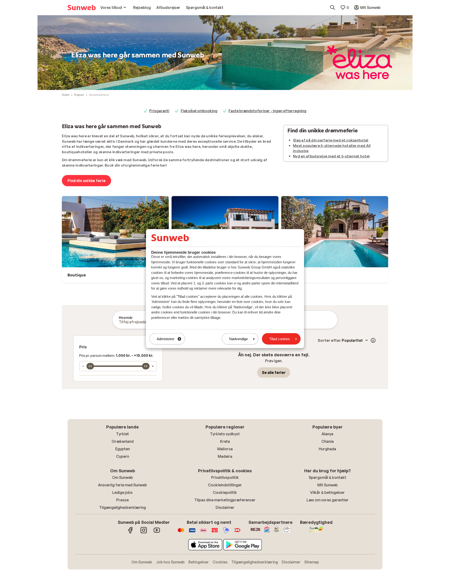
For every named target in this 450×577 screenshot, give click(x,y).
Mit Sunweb (327, 485)
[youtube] (157, 532)
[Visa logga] (192, 532)
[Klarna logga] (203, 532)
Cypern (122, 456)
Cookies (220, 562)
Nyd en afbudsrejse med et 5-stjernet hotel (331, 156)
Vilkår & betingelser (327, 492)
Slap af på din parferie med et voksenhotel (330, 140)
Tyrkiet (122, 434)
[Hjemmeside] (82, 7)
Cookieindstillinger (225, 485)
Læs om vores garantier (328, 500)
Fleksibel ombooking (199, 110)
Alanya (327, 434)
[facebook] (130, 532)
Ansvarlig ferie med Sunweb (122, 485)
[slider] (90, 366)
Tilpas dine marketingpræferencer (224, 500)
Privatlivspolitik (225, 477)
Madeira (225, 456)
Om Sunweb (122, 477)
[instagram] (143, 532)
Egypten (122, 449)
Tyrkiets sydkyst (225, 434)
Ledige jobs (122, 492)
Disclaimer (225, 507)
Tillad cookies (279, 339)
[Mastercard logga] (181, 532)
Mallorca (225, 449)
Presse (122, 500)
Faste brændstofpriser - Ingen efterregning (267, 110)
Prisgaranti (159, 110)
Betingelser (198, 562)
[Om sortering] (373, 340)
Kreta (225, 441)
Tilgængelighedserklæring (122, 507)
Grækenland (123, 441)
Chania (327, 441)
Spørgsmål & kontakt (327, 477)
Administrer (165, 339)
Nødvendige (238, 339)
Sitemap (311, 562)
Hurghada (327, 449)
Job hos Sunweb (170, 562)
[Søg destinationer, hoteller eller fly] (332, 7)
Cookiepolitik (225, 492)
